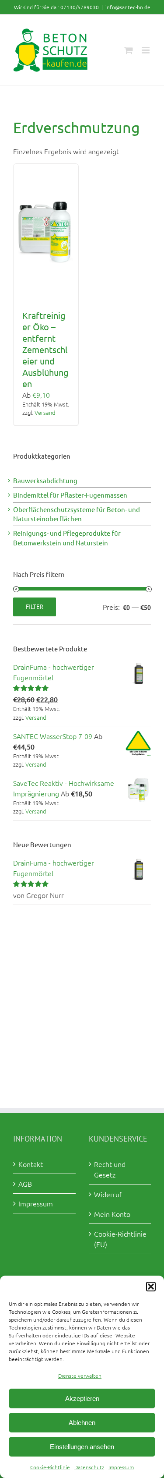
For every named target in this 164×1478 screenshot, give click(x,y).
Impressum (121, 1467)
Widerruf (108, 1194)
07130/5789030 (79, 7)
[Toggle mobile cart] (128, 50)
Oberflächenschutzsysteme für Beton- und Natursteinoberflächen (76, 514)
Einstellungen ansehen (82, 1446)
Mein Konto (112, 1214)
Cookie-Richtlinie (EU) (120, 1239)
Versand (45, 412)
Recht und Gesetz (110, 1169)
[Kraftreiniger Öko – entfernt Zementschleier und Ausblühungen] (46, 232)
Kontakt (30, 1164)
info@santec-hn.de (127, 7)
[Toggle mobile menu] (146, 50)
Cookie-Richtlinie (50, 1467)
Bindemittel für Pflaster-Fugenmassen (70, 495)
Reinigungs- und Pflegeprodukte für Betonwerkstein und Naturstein (67, 538)
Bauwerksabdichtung (45, 480)
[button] (151, 1286)
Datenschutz (89, 1467)
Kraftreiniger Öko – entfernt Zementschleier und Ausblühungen (45, 349)
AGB (25, 1183)
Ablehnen (82, 1422)
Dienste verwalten (79, 1375)
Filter (34, 607)
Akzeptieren (82, 1398)
